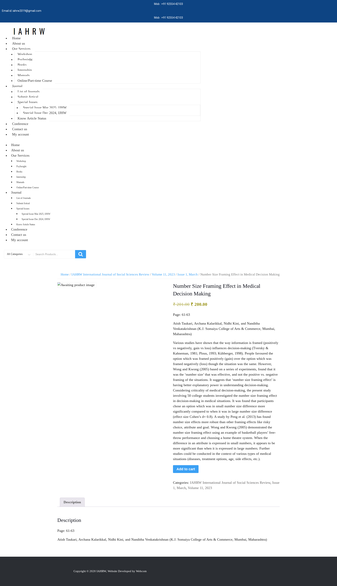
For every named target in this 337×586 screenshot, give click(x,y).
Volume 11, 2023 (163, 274)
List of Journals (29, 91)
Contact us (19, 129)
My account (20, 134)
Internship (25, 70)
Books (22, 65)
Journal (17, 86)
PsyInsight (25, 59)
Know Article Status (32, 118)
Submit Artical (28, 97)
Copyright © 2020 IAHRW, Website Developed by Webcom (110, 571)
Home (16, 38)
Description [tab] (72, 502)
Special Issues (27, 102)
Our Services (21, 49)
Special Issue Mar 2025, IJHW (45, 107)
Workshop (25, 54)
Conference (20, 124)
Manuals (24, 75)
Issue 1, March (187, 274)
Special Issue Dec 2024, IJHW (45, 113)
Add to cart (185, 469)
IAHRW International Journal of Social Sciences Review (110, 274)
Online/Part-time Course (35, 81)
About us (18, 43)
